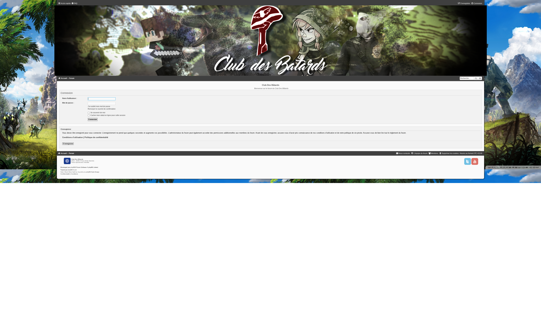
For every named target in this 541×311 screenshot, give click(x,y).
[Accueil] (270, 40)
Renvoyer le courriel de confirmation (102, 109)
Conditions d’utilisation (72, 137)
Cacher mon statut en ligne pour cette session (107, 115)
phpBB (72, 167)
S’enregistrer (68, 144)
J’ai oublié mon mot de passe (99, 106)
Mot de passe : (68, 103)
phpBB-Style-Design (92, 172)
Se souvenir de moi (97, 113)
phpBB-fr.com (72, 170)
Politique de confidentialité (96, 137)
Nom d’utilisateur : (69, 98)
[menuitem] (74, 3)
